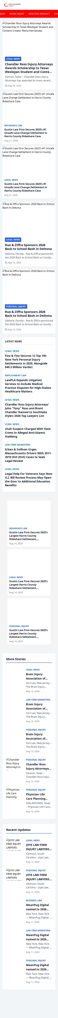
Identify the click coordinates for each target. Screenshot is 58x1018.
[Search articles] (54, 4)
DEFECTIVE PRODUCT (39, 13)
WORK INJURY (17, 13)
